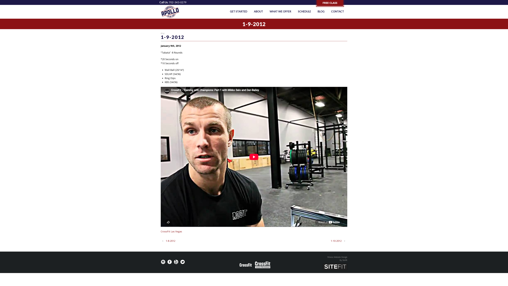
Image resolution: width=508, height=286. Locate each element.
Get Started (238, 11)
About (258, 11)
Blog (321, 11)
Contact (337, 11)
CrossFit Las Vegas (171, 231)
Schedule (304, 11)
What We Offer (280, 11)
